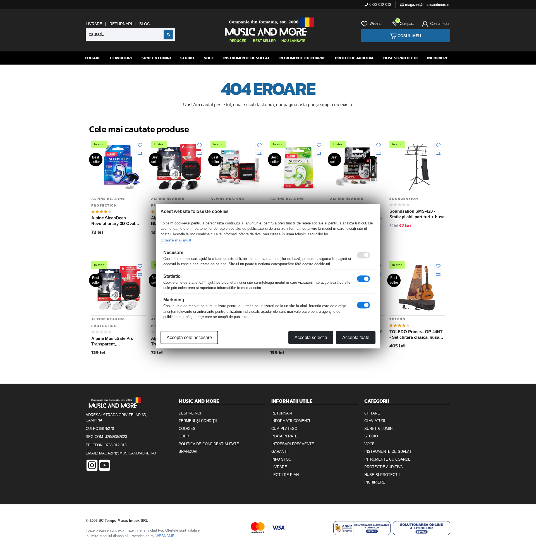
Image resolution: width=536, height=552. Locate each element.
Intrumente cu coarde (302, 58)
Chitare (92, 58)
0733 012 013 (379, 5)
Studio (187, 58)
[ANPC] (362, 528)
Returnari (120, 24)
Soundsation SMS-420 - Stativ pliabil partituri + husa (416, 214)
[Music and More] (267, 26)
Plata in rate (284, 436)
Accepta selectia (311, 337)
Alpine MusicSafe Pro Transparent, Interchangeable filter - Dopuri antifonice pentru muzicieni (115, 341)
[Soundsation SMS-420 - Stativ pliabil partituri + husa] (417, 166)
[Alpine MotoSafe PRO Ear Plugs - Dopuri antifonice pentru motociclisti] (238, 166)
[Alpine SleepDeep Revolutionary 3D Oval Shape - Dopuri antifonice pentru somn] (118, 166)
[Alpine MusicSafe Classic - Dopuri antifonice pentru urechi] (357, 166)
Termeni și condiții (198, 421)
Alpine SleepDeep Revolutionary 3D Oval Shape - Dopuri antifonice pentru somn (116, 220)
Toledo (397, 319)
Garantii (280, 451)
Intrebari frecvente (292, 444)
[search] (168, 34)
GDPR (184, 436)
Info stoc (281, 459)
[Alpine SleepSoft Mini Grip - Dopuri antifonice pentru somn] (297, 166)
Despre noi (190, 413)
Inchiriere (437, 58)
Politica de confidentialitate (209, 444)
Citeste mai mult (176, 240)
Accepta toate (355, 337)
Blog (144, 24)
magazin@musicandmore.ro (427, 5)
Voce (209, 58)
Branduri (188, 451)
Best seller (264, 41)
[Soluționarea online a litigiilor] (421, 528)
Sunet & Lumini (156, 58)
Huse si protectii (400, 58)
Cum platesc (284, 429)
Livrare (94, 24)
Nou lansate (293, 41)
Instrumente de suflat (246, 58)
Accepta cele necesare (189, 337)
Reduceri (238, 41)
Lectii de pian (285, 475)
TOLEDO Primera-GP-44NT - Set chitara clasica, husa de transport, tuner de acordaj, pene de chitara (415, 334)
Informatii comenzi (290, 421)
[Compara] (140, 154)
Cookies (187, 429)
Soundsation (403, 198)
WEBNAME (164, 536)
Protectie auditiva (354, 58)
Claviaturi (121, 58)
